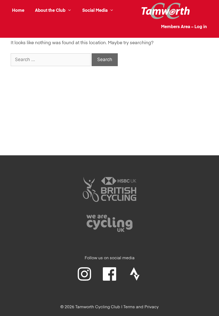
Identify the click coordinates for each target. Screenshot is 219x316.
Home (18, 11)
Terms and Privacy (141, 307)
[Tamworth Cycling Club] (166, 11)
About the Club (50, 11)
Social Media (95, 11)
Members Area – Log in (184, 27)
